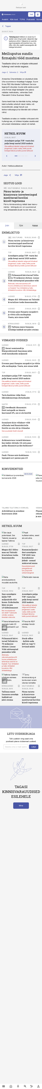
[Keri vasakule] (6, 156)
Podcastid (31, 19)
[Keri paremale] (35, 156)
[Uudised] (11, 1086)
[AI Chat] (31, 1086)
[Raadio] (18, 1086)
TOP (9, 252)
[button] (16, 747)
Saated (5, 404)
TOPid (22, 19)
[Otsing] (25, 1086)
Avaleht (5, 19)
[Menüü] (3, 1086)
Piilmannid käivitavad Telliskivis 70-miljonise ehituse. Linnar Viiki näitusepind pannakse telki (23, 278)
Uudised (11, 272)
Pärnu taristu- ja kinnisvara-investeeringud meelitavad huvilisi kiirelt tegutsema (20, 196)
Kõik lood (14, 19)
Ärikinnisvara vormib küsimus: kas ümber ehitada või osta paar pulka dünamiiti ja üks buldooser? (17, 443)
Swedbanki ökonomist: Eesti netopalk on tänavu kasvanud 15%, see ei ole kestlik (16, 410)
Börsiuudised (13, 324)
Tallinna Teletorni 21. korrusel (15, 508)
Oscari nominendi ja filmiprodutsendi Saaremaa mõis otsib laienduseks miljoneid (17, 351)
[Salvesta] (39, 237)
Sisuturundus (14, 188)
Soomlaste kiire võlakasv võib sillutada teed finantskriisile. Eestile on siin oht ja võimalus (16, 425)
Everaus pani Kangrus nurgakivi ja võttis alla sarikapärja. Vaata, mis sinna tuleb (23, 314)
